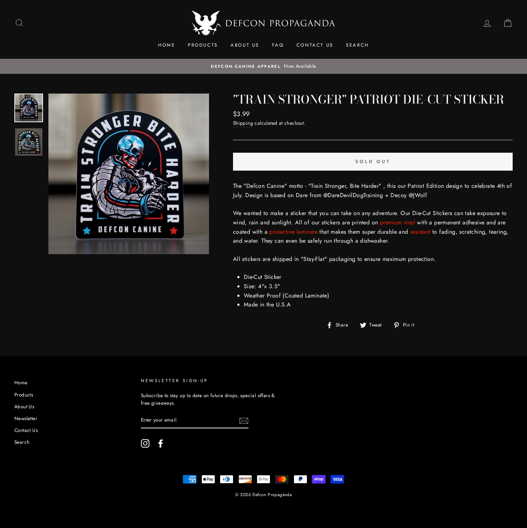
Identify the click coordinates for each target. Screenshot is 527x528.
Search (357, 45)
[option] (263, 66)
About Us (245, 45)
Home (166, 45)
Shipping (243, 123)
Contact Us (314, 45)
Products (203, 45)
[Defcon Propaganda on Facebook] (160, 443)
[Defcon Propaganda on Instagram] (145, 443)
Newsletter (25, 418)
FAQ (278, 45)
